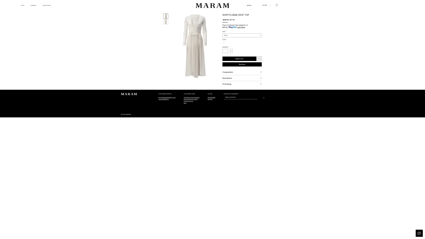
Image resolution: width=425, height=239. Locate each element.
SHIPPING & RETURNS (191, 99)
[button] (22, 5)
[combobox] (242, 35)
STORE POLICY (188, 101)
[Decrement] (224, 51)
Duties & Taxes (225, 22)
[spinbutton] (228, 51)
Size (224, 31)
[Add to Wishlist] (259, 59)
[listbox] (266, 5)
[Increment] (231, 51)
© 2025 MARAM (126, 114)
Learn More (241, 27)
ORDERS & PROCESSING (191, 97)
